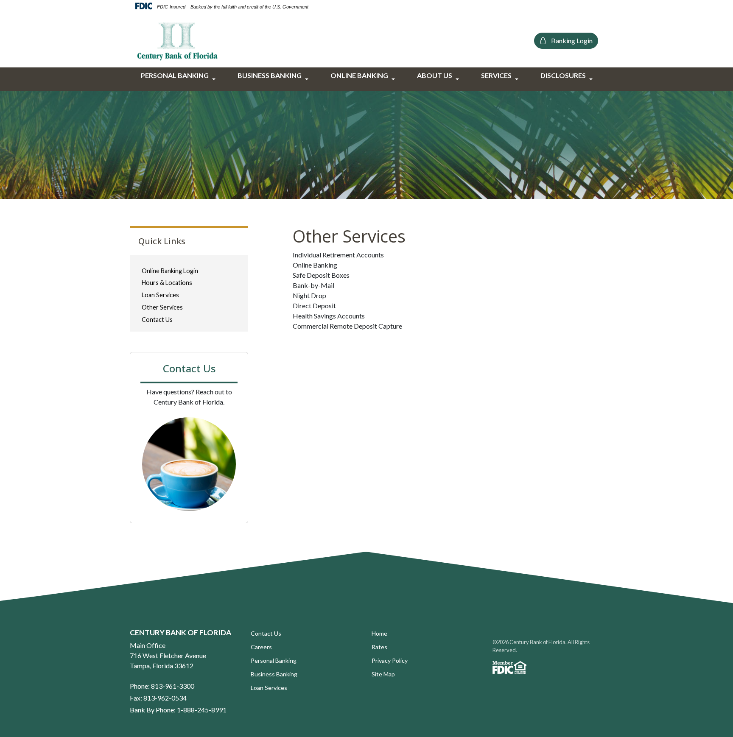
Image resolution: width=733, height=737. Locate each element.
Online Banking (359, 75)
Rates (379, 646)
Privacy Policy (390, 660)
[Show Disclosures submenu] (591, 79)
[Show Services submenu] (517, 79)
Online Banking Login (170, 270)
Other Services (162, 307)
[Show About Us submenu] (457, 79)
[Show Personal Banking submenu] (214, 79)
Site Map (383, 674)
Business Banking (270, 75)
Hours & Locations (167, 282)
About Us (434, 75)
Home (379, 633)
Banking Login (571, 40)
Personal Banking (175, 75)
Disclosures (563, 75)
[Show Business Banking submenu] (307, 79)
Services (496, 75)
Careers (261, 646)
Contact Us (157, 319)
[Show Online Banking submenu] (393, 79)
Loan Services (160, 295)
